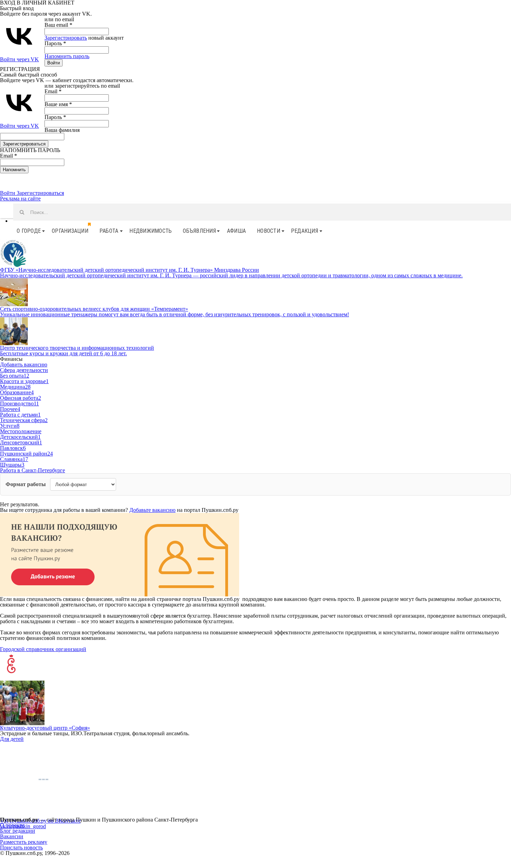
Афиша (236, 231)
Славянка (14, 459)
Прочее (10, 409)
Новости (268, 231)
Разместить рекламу (23, 842)
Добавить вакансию (23, 364)
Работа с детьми (20, 415)
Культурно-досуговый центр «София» (45, 728)
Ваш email (58, 25)
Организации (70, 231)
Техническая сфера (24, 420)
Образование (17, 392)
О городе (29, 231)
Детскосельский (20, 437)
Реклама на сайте (20, 198)
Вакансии (11, 836)
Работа (109, 231)
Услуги (9, 426)
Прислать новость (21, 847)
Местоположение (20, 431)
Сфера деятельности (24, 370)
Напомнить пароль (66, 56)
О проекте (12, 825)
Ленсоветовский (21, 442)
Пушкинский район (26, 454)
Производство (19, 403)
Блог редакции (17, 831)
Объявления (199, 231)
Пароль (55, 43)
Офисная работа (20, 398)
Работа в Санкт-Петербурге (32, 470)
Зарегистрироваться (40, 193)
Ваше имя (58, 104)
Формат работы (26, 484)
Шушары (12, 465)
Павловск (13, 448)
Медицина (15, 387)
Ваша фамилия (62, 130)
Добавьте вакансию (152, 510)
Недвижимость (150, 231)
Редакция (304, 231)
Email (53, 91)
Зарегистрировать (65, 38)
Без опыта (14, 376)
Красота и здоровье (24, 381)
